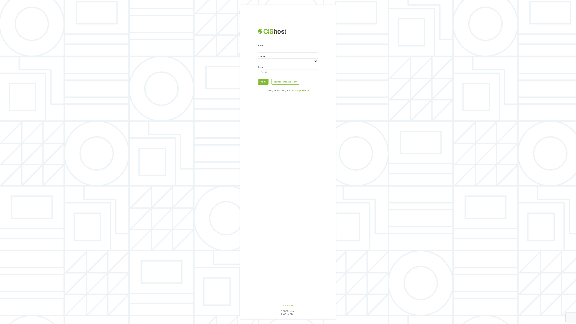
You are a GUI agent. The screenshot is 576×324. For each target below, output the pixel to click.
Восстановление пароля (285, 81)
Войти (263, 81)
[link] (299, 90)
